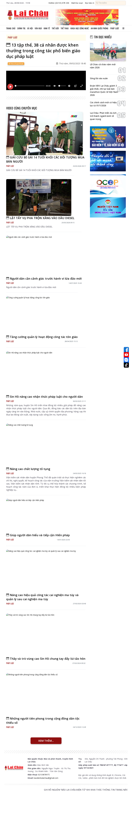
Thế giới (55, 28)
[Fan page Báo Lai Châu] (126, 349)
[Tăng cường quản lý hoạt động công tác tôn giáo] (40, 315)
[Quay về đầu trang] (126, 819)
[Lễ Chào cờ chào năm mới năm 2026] (108, 51)
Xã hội (30, 28)
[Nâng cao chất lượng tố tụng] (44, 445)
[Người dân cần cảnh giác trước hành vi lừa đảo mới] (42, 256)
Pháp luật (114, 28)
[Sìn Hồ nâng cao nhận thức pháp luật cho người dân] (44, 372)
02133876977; (44, 774)
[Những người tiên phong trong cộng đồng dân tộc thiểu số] (44, 694)
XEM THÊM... (46, 740)
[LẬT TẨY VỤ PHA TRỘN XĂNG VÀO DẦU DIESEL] (38, 197)
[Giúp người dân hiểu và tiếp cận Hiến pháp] (36, 516)
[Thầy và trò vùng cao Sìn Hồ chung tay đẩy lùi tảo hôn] (44, 635)
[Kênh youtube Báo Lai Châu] (126, 354)
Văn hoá (38, 28)
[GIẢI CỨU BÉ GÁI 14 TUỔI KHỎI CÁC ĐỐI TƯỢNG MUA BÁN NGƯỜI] (44, 133)
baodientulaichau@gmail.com (46, 778)
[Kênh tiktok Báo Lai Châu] (126, 365)
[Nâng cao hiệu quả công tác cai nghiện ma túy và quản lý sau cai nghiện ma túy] (44, 571)
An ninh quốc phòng (99, 28)
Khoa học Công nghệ (80, 28)
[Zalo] (126, 359)
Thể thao (65, 28)
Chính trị (21, 28)
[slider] (30, 86)
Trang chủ (10, 28)
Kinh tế (47, 28)
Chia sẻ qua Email (16, 64)
